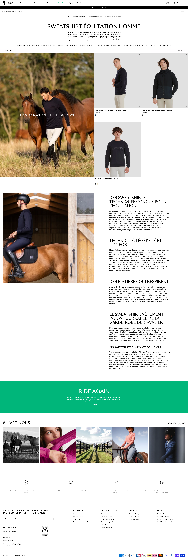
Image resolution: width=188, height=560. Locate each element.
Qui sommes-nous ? (79, 514)
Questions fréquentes (108, 514)
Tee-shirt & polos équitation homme (28, 45)
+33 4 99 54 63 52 (8, 537)
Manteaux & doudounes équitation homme (131, 45)
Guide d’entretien (134, 516)
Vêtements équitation (79, 16)
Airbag (43, 3)
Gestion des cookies (163, 516)
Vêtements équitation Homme (95, 16)
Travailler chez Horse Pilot (81, 522)
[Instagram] (172, 423)
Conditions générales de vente (166, 522)
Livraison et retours (107, 516)
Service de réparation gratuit (162, 488)
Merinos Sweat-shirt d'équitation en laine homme (110, 110)
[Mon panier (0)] (180, 3)
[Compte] (174, 3)
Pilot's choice (51, 3)
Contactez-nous (8, 540)
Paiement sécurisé (107, 527)
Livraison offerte (71, 488)
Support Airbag (134, 514)
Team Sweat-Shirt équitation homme (106, 179)
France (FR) (165, 3)
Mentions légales (162, 514)
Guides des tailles (134, 519)
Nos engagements (79, 516)
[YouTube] (183, 423)
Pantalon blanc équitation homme (52, 45)
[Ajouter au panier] (139, 106)
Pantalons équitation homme (107, 45)
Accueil (69, 16)
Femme (22, 3)
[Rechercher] (183, 3)
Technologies (77, 519)
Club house (80, 3)
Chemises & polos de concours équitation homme (80, 45)
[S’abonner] (53, 519)
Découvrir (94, 404)
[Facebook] (168, 423)
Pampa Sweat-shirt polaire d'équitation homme (157, 110)
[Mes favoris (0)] (177, 3)
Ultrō (24, 555)
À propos (72, 3)
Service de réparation (108, 522)
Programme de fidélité (25, 488)
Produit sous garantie (107, 519)
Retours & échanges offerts (116, 488)
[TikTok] (179, 423)
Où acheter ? (105, 524)
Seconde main (62, 3)
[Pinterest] (175, 423)
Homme (29, 3)
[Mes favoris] (139, 55)
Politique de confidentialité (165, 519)
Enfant (36, 3)
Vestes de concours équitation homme (158, 45)
